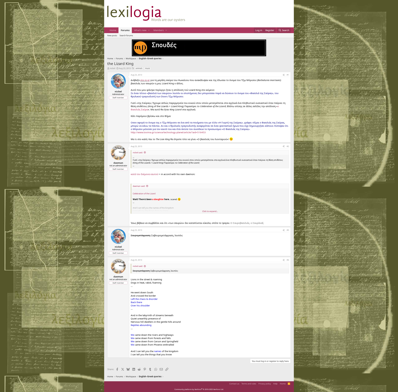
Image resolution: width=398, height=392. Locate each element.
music (147, 68)
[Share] (284, 75)
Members (158, 30)
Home (113, 30)
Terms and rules (248, 383)
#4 (288, 260)
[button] (149, 30)
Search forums (126, 35)
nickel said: (138, 152)
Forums (125, 30)
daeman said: (139, 186)
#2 (288, 146)
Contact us (234, 383)
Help (275, 383)
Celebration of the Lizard (144, 193)
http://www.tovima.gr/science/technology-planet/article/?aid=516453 (168, 132)
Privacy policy (264, 383)
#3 (288, 230)
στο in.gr (145, 80)
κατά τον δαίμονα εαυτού (144, 174)
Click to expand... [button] (210, 211)
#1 (288, 75)
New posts (112, 35)
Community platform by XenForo (199, 389)
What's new (140, 30)
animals (139, 68)
